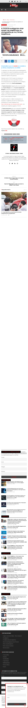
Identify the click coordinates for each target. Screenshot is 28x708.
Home (5, 19)
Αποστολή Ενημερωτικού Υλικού (11, 641)
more (26, 60)
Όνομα (2, 457)
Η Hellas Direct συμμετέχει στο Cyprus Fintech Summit (14, 178)
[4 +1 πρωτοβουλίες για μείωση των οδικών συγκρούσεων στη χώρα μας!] (14, 201)
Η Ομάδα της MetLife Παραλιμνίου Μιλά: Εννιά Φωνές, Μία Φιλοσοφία (17, 609)
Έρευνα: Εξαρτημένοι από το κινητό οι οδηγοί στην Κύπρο (14, 184)
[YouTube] (12, 1)
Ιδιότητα (3, 471)
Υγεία (4, 666)
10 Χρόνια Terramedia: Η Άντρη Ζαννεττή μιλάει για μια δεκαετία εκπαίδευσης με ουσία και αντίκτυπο (17, 587)
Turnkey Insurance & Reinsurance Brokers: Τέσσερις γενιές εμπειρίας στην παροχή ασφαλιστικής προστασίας (15, 563)
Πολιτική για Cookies (8, 645)
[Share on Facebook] (6, 61)
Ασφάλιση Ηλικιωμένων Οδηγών (15, 613)
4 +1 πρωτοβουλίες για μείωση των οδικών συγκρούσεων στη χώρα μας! (11, 212)
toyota (18, 134)
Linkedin (15, 66)
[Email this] (15, 61)
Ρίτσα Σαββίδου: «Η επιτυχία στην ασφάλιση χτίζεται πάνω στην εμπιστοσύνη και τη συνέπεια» (15, 547)
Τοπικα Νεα (12, 19)
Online (14, 134)
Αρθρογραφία (6, 662)
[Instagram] (20, 1)
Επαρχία (3, 466)
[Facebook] (9, 1)
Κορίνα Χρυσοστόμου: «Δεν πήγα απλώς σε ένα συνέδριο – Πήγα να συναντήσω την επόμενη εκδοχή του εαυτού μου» (17, 576)
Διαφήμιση (5, 637)
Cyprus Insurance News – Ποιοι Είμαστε (12, 635)
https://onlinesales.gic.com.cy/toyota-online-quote (11, 104)
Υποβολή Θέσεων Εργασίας (9, 639)
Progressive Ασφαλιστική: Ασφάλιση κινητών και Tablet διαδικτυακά (16, 532)
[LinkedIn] (17, 1)
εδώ (6, 130)
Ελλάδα (5, 656)
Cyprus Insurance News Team (7, 26)
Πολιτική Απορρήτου (8, 643)
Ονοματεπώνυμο (10, 691)
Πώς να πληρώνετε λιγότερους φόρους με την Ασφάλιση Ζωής (16, 624)
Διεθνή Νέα (6, 658)
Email (2, 462)
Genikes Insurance (8, 134)
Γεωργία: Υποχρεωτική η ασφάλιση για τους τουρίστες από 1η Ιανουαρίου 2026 (16, 536)
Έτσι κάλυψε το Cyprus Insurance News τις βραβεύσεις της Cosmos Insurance (16, 619)
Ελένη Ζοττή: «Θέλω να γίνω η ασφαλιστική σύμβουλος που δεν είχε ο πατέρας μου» (16, 570)
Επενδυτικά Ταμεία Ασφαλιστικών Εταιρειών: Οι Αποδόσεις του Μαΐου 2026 (17, 541)
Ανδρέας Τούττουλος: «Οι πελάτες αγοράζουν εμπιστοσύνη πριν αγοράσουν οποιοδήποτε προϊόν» (15, 582)
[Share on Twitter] (9, 61)
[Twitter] (14, 1)
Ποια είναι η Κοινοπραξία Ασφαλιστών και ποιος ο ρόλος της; (16, 527)
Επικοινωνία (6, 647)
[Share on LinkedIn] (12, 61)
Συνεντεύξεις (6, 664)
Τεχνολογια (6, 660)
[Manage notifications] (25, 705)
